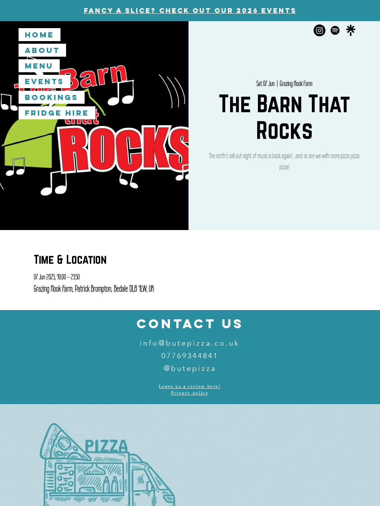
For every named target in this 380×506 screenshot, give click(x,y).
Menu (39, 65)
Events (44, 81)
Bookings (51, 97)
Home (39, 34)
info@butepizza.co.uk (190, 343)
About (42, 50)
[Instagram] (319, 30)
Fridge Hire (57, 112)
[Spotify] (335, 30)
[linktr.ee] (351, 30)
